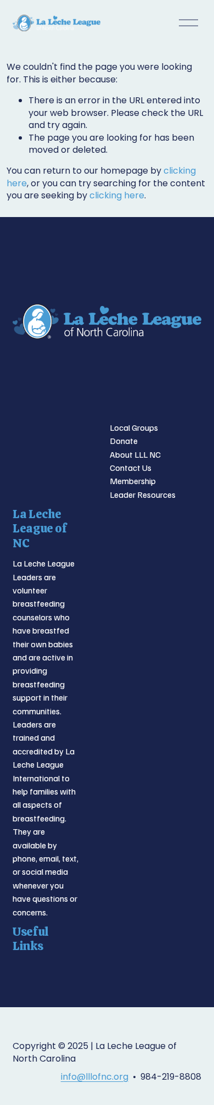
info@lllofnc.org (94, 1077)
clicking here (116, 195)
